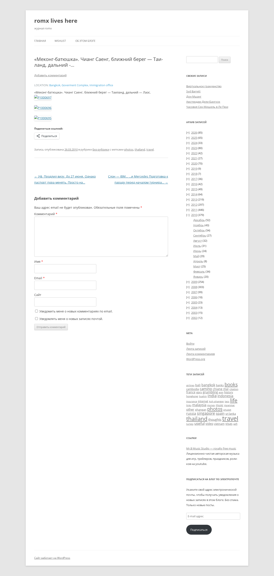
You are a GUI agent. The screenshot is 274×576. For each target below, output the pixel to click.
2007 (194, 292)
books (231, 384)
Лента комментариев (200, 354)
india (212, 395)
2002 (194, 318)
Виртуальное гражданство (204, 86)
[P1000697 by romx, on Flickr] (42, 97)
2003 (194, 313)
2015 (194, 189)
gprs (199, 392)
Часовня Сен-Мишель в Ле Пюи (207, 107)
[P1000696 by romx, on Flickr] (42, 108)
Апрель (198, 261)
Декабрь (199, 220)
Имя (38, 261)
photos (128, 149)
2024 (194, 143)
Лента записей (196, 349)
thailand (140, 149)
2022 (194, 153)
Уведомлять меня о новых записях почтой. (71, 319)
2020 (194, 163)
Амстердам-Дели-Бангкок (203, 102)
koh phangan (216, 401)
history (228, 392)
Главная (40, 41)
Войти (190, 343)
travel (150, 149)
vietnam (219, 424)
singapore (206, 413)
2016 (194, 184)
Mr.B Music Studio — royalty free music (211, 448)
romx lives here (55, 20)
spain (220, 413)
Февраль (199, 271)
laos (227, 401)
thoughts (214, 419)
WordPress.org (195, 359)
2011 (194, 210)
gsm (221, 392)
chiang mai (221, 389)
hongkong (192, 396)
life (233, 400)
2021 (194, 158)
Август (197, 241)
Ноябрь (198, 225)
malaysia (199, 404)
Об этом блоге (85, 41)
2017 (194, 179)
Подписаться (198, 530)
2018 (194, 174)
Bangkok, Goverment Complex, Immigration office (81, 85)
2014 (194, 194)
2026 (194, 132)
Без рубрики (100, 149)
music (219, 405)
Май (196, 256)
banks (220, 385)
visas (228, 424)
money (211, 405)
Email (39, 278)
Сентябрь (199, 235)
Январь (198, 277)
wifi (235, 424)
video (209, 424)
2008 (194, 287)
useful (199, 423)
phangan (200, 410)
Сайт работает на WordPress (52, 558)
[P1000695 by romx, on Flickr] (42, 118)
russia (191, 413)
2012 (194, 205)
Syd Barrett (193, 91)
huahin (203, 396)
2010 (194, 215)
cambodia (192, 389)
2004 (194, 307)
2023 (194, 148)
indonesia (225, 396)
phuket (227, 409)
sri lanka (230, 414)
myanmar (229, 405)
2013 (194, 199)
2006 (194, 297)
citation (233, 389)
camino (206, 388)
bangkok (208, 385)
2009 (194, 282)
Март (196, 266)
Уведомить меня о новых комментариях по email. (76, 311)
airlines (190, 385)
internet (203, 401)
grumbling (210, 392)
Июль (197, 246)
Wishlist (60, 41)
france (190, 392)
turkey (190, 423)
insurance (191, 401)
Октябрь (199, 230)
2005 (194, 302)
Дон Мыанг (193, 96)
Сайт (37, 295)
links (188, 405)
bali (198, 385)
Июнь (197, 251)
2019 (194, 168)
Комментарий (45, 214)
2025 (194, 138)
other (190, 409)
